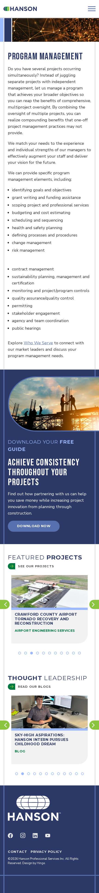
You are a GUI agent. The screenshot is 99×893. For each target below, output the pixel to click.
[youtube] (47, 835)
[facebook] (10, 835)
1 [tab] (19, 653)
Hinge (41, 863)
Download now (33, 526)
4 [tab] (37, 653)
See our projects (36, 566)
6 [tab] (49, 653)
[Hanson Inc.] (20, 9)
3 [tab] (31, 653)
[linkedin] (35, 835)
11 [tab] (79, 653)
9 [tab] (67, 653)
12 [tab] (82, 773)
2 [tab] (25, 653)
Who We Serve (38, 343)
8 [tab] (61, 653)
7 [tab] (55, 653)
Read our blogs (34, 686)
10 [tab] (73, 653)
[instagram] (22, 835)
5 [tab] (43, 653)
